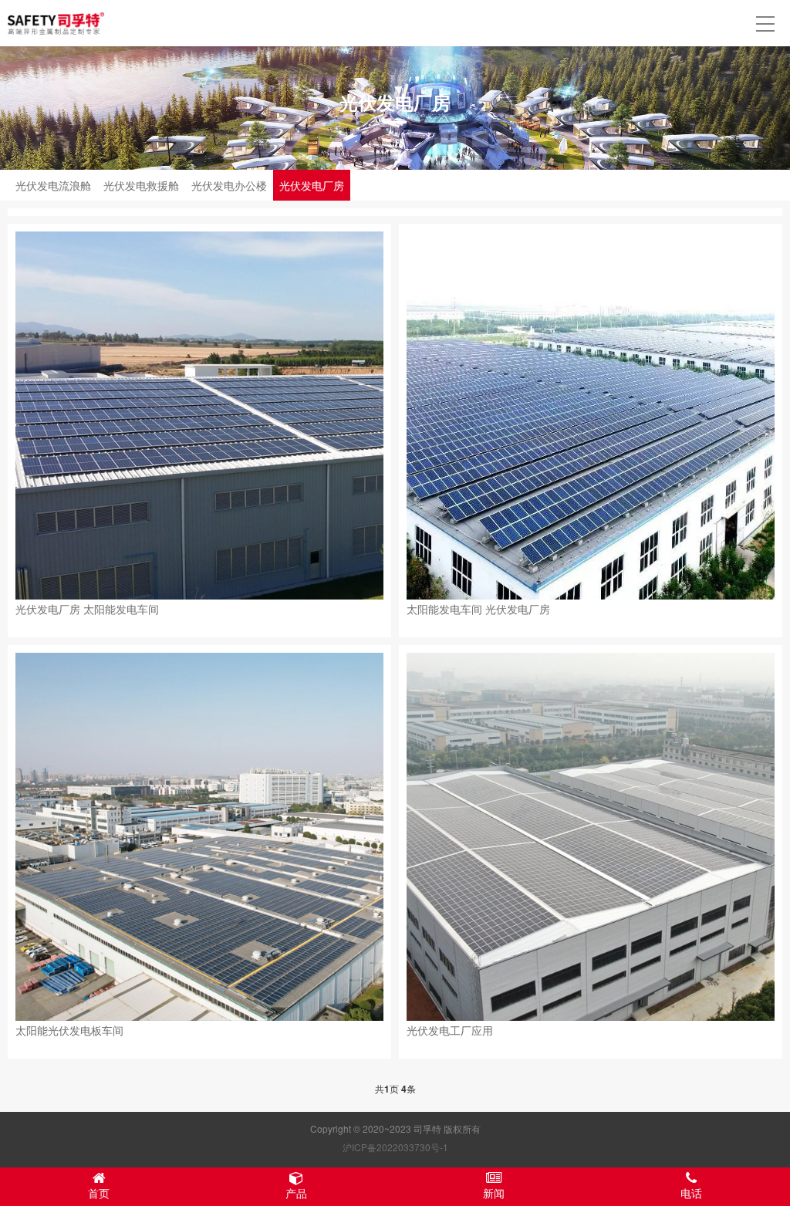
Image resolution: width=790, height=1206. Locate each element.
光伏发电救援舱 (141, 185)
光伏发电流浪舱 (53, 185)
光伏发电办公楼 (229, 185)
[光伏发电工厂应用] (591, 837)
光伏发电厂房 (311, 185)
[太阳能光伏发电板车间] (199, 837)
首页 (99, 1193)
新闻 (494, 1193)
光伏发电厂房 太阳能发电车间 (87, 609)
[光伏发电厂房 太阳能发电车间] (199, 415)
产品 (296, 1193)
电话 (691, 1193)
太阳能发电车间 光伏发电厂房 (478, 609)
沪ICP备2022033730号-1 (395, 1147)
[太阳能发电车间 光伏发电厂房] (591, 415)
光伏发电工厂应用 (450, 1030)
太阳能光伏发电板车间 (69, 1030)
